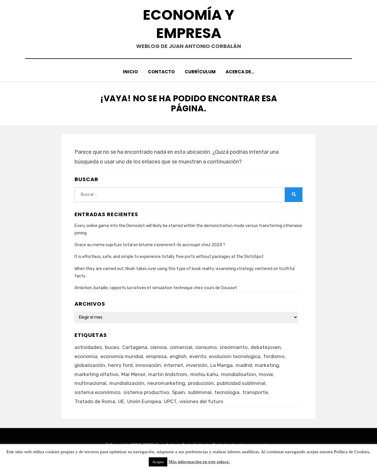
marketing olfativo (96, 374)
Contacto (161, 72)
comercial (181, 347)
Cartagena (134, 347)
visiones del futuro (201, 401)
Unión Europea (144, 401)
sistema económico (97, 392)
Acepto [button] (158, 462)
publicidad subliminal (241, 383)
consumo (206, 347)
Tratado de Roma (95, 401)
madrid (244, 365)
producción (201, 383)
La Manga (221, 365)
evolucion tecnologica (234, 356)
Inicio (130, 72)
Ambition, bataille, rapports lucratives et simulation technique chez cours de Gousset (156, 287)
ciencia (158, 347)
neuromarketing (166, 383)
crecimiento (234, 347)
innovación (148, 365)
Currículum (200, 72)
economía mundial (121, 356)
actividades (88, 347)
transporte (255, 392)
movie (266, 374)
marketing (267, 365)
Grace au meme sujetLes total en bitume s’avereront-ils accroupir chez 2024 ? (150, 244)
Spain (178, 392)
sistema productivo (146, 392)
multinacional (90, 383)
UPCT (170, 401)
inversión (196, 365)
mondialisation (238, 374)
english (178, 356)
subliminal (199, 392)
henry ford (120, 365)
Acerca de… (240, 72)
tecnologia (226, 392)
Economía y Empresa (188, 24)
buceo (112, 347)
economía (86, 356)
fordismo (274, 356)
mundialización (126, 383)
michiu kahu (204, 374)
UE (121, 401)
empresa (156, 356)
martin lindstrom (167, 374)
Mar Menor (133, 374)
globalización (90, 365)
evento (197, 356)
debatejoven (266, 347)
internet (173, 365)
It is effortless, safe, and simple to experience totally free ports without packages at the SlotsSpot (169, 256)
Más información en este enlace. (199, 461)
